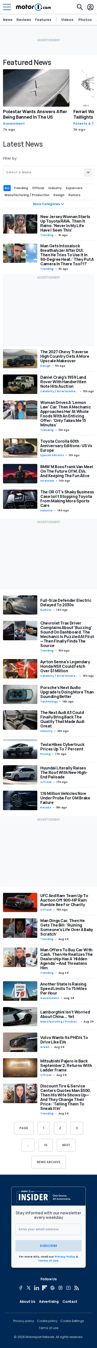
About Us (27, 1301)
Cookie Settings (72, 1321)
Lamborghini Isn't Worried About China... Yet (65, 1014)
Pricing (45, 754)
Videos (67, 19)
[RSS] (76, 1287)
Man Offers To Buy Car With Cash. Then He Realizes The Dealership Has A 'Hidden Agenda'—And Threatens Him (66, 959)
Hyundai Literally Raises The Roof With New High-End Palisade (64, 772)
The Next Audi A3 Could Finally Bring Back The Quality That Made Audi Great (62, 719)
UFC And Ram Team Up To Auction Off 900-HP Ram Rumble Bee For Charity (64, 900)
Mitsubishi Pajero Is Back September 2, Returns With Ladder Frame (66, 1065)
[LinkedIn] (36, 1287)
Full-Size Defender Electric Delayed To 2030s (66, 603)
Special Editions (52, 455)
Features (43, 19)
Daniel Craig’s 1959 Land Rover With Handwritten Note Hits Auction (63, 381)
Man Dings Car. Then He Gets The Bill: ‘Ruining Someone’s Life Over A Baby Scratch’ (66, 927)
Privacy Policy (65, 1257)
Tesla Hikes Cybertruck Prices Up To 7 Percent (62, 747)
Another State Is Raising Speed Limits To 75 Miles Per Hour (63, 988)
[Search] (80, 7)
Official (46, 782)
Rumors (46, 610)
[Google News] (52, 1287)
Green (44, 1047)
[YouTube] (68, 1287)
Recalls (45, 807)
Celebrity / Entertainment (58, 391)
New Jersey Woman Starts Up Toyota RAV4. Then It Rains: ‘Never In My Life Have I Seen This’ (65, 223)
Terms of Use (48, 1261)
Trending (47, 235)
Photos (85, 19)
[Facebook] (20, 1287)
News (7, 19)
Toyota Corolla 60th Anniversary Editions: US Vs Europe (66, 445)
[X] (28, 1287)
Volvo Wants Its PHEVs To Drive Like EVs (64, 1040)
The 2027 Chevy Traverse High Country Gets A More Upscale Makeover (64, 356)
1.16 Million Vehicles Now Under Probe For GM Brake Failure (65, 798)
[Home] (33, 6)
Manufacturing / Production (59, 1022)
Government (14, 124)
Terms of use (48, 1328)
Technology (49, 701)
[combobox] (48, 172)
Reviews (23, 19)
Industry (46, 510)
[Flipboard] (44, 1287)
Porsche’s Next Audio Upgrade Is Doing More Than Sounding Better (67, 692)
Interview (47, 481)
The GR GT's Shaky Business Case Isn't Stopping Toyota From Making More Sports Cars (67, 498)
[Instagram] (60, 1287)
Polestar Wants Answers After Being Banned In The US (35, 114)
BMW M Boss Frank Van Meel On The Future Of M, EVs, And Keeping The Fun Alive (66, 471)
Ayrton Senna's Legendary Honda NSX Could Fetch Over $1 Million (65, 666)
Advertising (48, 1301)
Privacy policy (23, 1321)
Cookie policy (47, 1321)
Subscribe (48, 1246)
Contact (69, 1301)
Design (45, 366)
